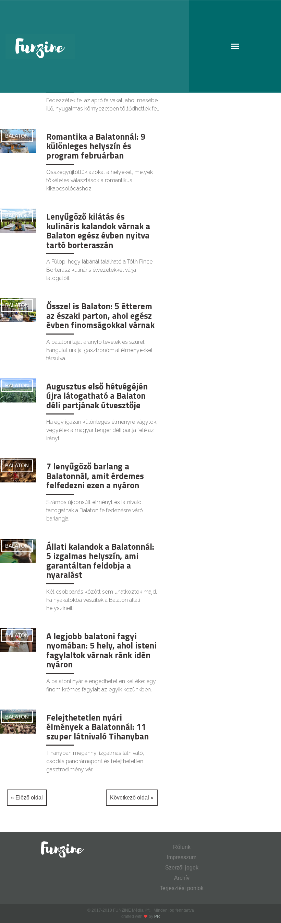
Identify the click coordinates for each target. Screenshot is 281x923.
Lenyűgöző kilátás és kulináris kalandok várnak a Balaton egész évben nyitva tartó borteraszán (98, 231)
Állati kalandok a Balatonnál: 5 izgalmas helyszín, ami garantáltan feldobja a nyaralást (100, 561)
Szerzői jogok (181, 868)
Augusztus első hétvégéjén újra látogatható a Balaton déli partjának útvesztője (97, 396)
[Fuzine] (140, 46)
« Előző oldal (27, 798)
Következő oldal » (132, 798)
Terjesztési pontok (182, 888)
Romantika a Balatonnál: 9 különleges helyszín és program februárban (95, 146)
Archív (182, 878)
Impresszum (181, 857)
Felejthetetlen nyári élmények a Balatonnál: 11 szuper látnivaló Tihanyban (97, 727)
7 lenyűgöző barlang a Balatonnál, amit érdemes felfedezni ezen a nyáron (95, 476)
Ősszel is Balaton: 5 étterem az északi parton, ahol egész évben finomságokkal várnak (100, 315)
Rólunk (182, 847)
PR (157, 916)
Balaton (17, 136)
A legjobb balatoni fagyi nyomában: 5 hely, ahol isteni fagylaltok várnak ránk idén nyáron (101, 650)
